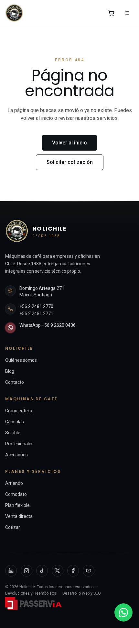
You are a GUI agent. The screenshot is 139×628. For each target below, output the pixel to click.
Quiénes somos (21, 360)
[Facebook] (73, 571)
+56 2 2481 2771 (36, 313)
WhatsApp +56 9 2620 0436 (47, 325)
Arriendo (14, 483)
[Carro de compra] (111, 13)
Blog (9, 371)
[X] (57, 571)
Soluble (12, 432)
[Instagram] (26, 571)
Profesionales (19, 443)
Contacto (14, 382)
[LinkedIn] (11, 571)
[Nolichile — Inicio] (14, 13)
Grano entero (18, 410)
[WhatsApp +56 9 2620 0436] (123, 612)
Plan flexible (17, 505)
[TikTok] (42, 571)
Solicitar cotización (70, 162)
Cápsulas (14, 421)
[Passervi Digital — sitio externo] (34, 603)
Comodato (16, 494)
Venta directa (19, 516)
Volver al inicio (69, 143)
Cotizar (12, 527)
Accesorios (16, 454)
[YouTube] (88, 571)
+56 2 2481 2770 (36, 306)
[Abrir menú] (127, 12)
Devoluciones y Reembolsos (30, 593)
